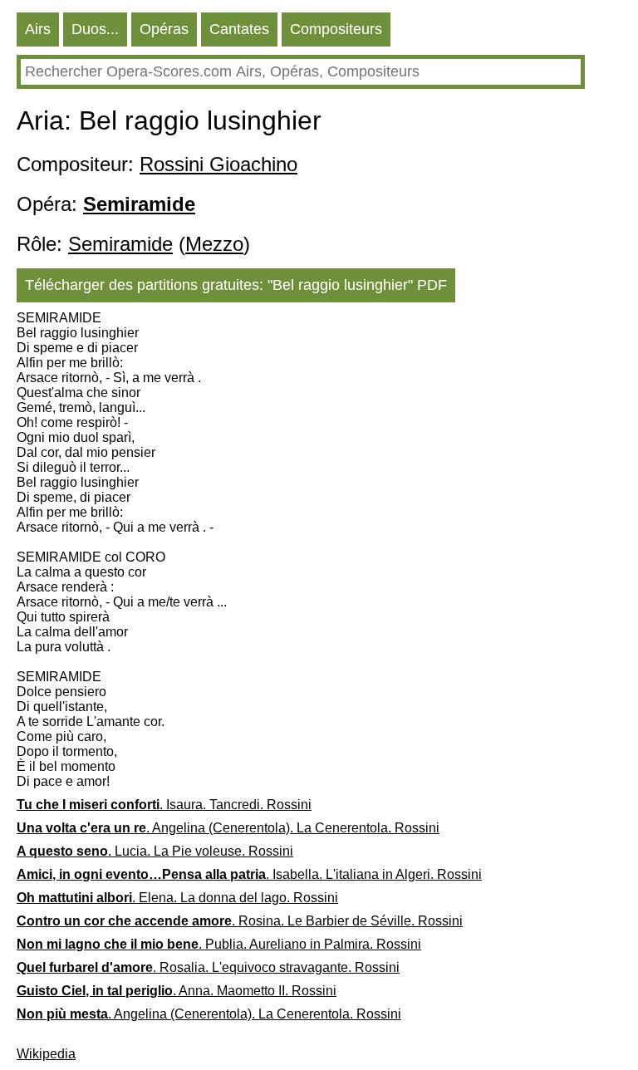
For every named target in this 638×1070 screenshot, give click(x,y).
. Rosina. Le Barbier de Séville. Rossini (240, 921)
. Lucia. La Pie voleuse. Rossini (155, 851)
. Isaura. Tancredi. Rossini (164, 805)
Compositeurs (336, 29)
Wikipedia (46, 1054)
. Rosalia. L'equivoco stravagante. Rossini (208, 967)
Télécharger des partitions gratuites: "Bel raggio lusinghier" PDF (236, 285)
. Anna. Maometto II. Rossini (176, 991)
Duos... (95, 29)
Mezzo (214, 244)
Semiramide (120, 244)
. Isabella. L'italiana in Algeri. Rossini (249, 874)
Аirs (38, 29)
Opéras (164, 29)
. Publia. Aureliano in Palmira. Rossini (219, 944)
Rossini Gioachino (218, 164)
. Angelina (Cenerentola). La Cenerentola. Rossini (228, 828)
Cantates (239, 29)
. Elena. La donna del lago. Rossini (177, 898)
